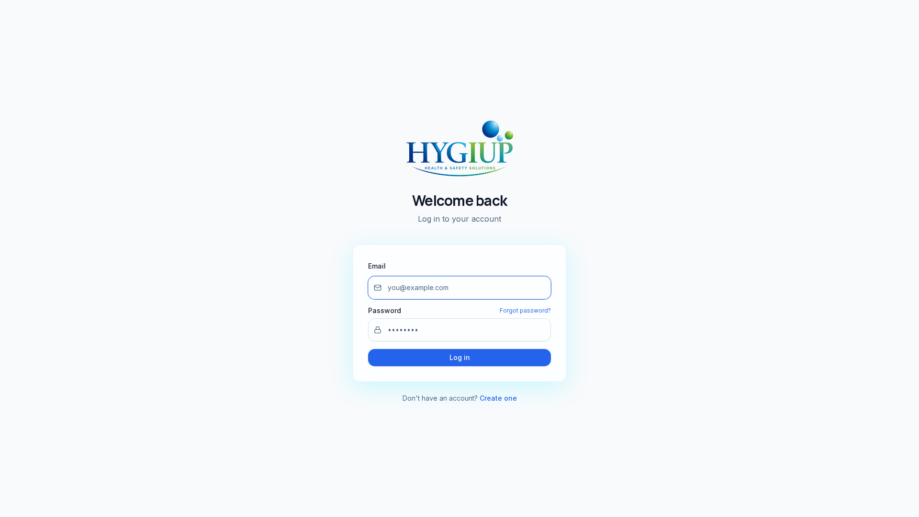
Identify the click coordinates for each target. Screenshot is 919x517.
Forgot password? (525, 310)
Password (384, 310)
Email (377, 266)
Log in (459, 357)
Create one (498, 398)
